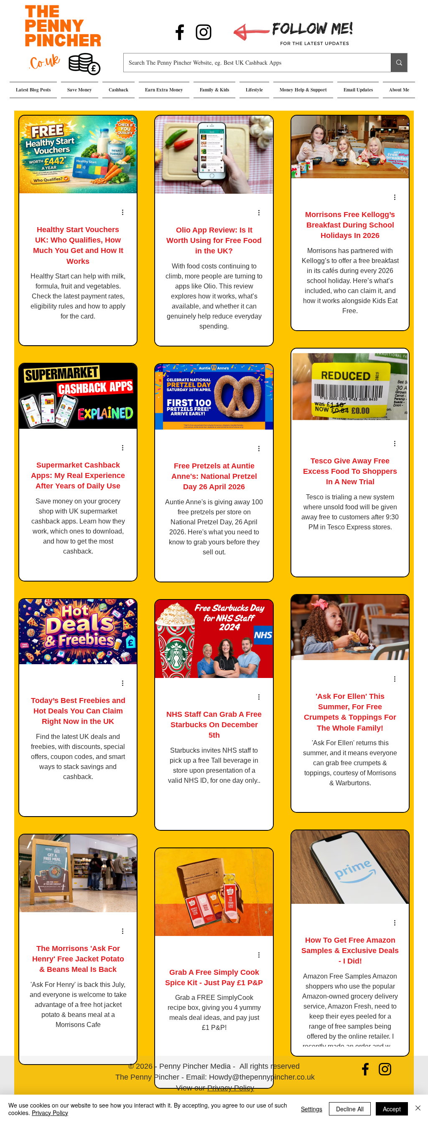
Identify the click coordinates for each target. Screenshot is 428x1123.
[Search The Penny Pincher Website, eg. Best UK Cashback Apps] (399, 62)
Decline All (350, 1109)
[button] (79, 90)
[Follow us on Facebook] (179, 32)
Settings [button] (311, 1109)
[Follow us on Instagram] (203, 32)
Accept (392, 1109)
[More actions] (125, 212)
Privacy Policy (230, 1088)
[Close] (418, 1108)
